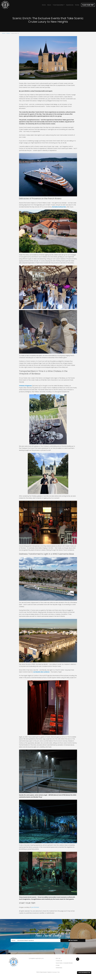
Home (44, 5)
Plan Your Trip (88, 5)
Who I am (58, 958)
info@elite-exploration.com (37, 958)
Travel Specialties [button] (58, 5)
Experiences (69, 5)
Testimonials (59, 967)
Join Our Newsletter (84, 972)
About (49, 5)
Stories (77, 5)
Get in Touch (72, 940)
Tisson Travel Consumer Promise (64, 963)
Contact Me (59, 960)
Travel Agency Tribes (56, 972)
